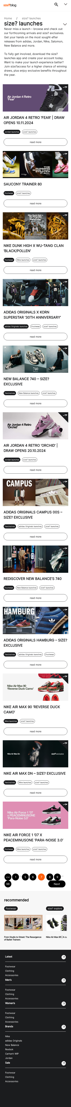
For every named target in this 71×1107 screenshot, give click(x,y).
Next (57, 884)
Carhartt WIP (12, 1053)
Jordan (9, 1058)
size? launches (31, 18)
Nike (7, 1036)
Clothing (9, 971)
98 (8, 884)
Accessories (11, 975)
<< (8, 877)
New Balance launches (29, 393)
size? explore (55, 908)
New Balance (12, 1045)
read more (35, 142)
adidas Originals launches (16, 326)
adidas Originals (13, 1040)
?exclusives (10, 393)
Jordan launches (12, 132)
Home (8, 18)
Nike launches (23, 260)
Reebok (9, 1049)
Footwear (9, 193)
